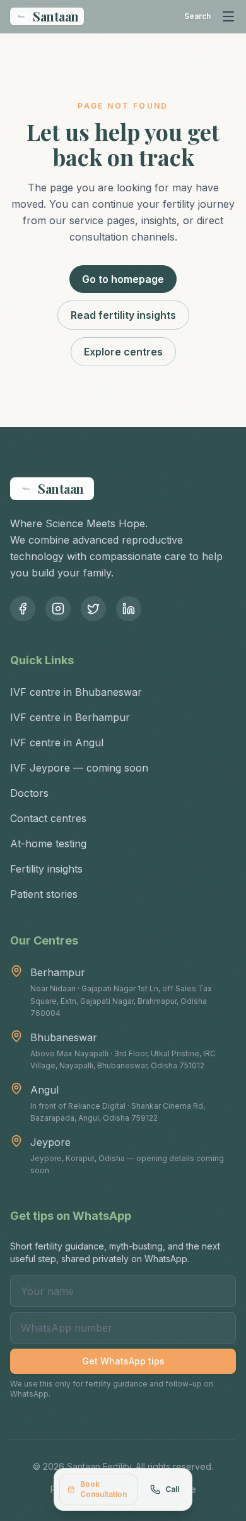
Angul (44, 1089)
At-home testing (48, 843)
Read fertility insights (123, 315)
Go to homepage (123, 279)
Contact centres (48, 818)
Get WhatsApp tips (123, 1361)
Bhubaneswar (63, 1037)
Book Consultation (103, 1489)
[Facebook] (22, 608)
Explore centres (123, 351)
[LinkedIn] (128, 608)
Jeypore (50, 1142)
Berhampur (57, 972)
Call (172, 1489)
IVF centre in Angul (56, 742)
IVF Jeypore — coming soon (79, 767)
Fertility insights (46, 868)
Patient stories (44, 894)
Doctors (29, 793)
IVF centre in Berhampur (70, 717)
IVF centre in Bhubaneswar (76, 692)
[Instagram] (58, 608)
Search (197, 16)
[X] (93, 608)
